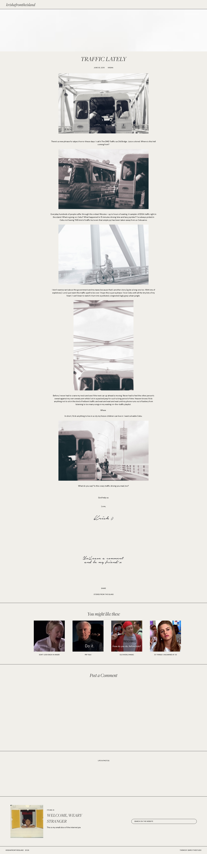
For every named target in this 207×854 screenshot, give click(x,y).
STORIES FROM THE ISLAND (103, 594)
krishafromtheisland (20, 4)
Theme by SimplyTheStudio (190, 850)
